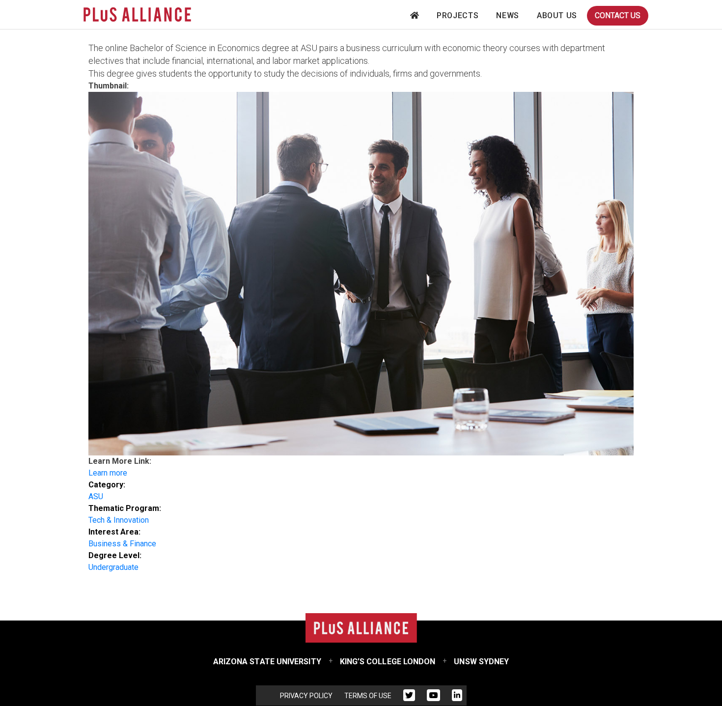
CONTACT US (617, 15)
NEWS (507, 15)
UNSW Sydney (481, 661)
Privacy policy (306, 696)
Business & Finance (122, 543)
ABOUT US (557, 15)
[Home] (137, 14)
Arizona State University (267, 661)
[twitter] (409, 697)
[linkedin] (457, 697)
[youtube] (433, 697)
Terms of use (367, 696)
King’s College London (388, 661)
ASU (95, 496)
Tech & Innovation (118, 520)
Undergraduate (113, 567)
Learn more (107, 473)
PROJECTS (457, 15)
